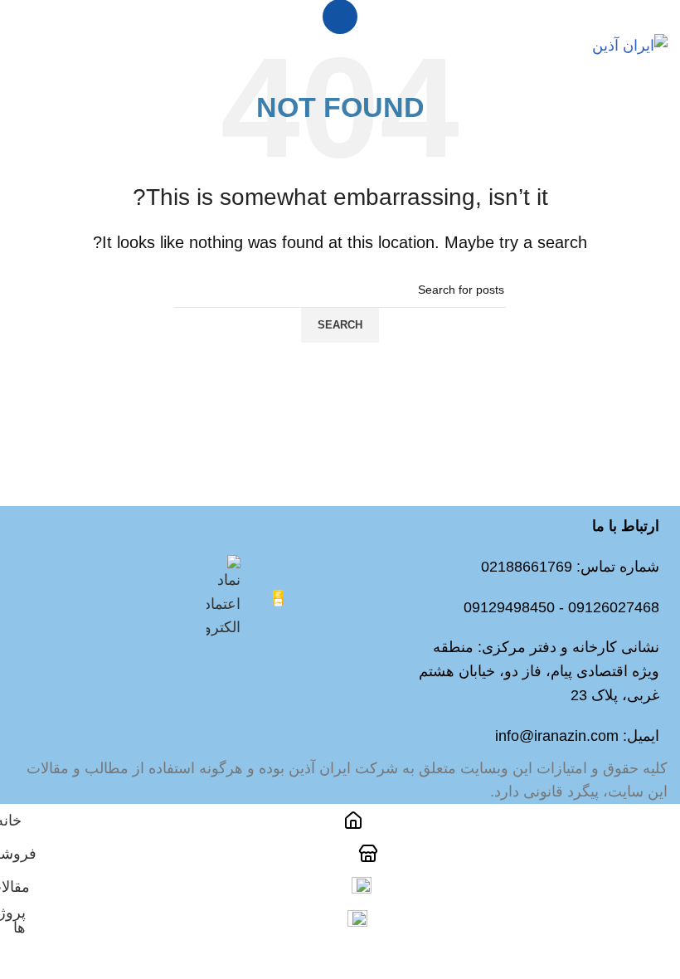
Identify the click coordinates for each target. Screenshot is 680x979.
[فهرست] (340, 16)
